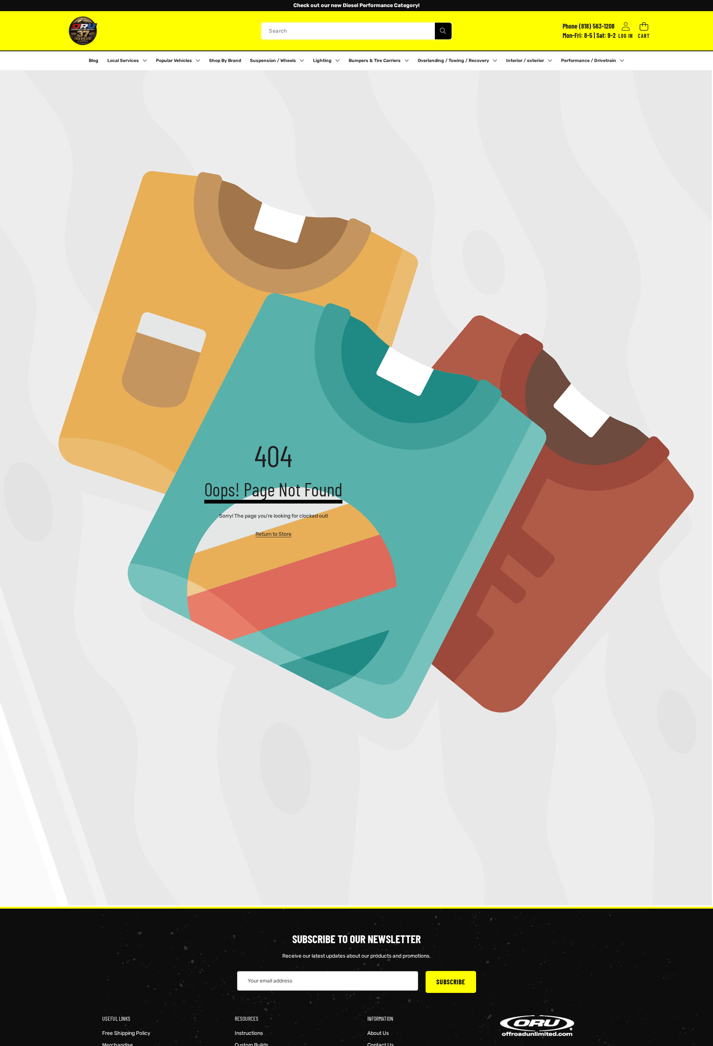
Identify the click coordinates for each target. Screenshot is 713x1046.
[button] (26, 5)
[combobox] (356, 30)
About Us (378, 1033)
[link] (273, 534)
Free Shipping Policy (126, 1033)
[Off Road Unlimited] (83, 31)
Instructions (249, 1033)
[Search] (443, 30)
